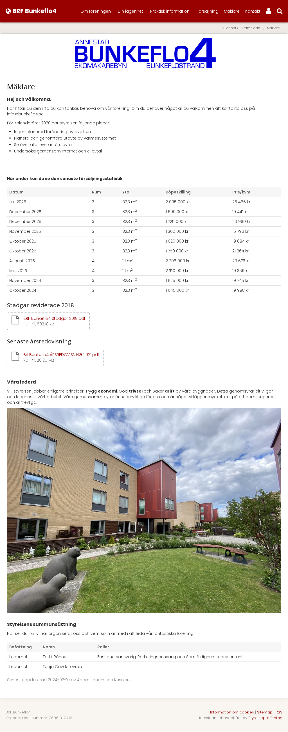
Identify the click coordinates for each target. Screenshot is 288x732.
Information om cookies (232, 712)
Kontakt (252, 11)
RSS (279, 712)
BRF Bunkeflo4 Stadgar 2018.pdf (54, 318)
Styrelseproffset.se (265, 717)
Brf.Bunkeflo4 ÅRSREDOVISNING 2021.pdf (61, 354)
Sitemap (265, 712)
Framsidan (251, 28)
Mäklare (232, 11)
